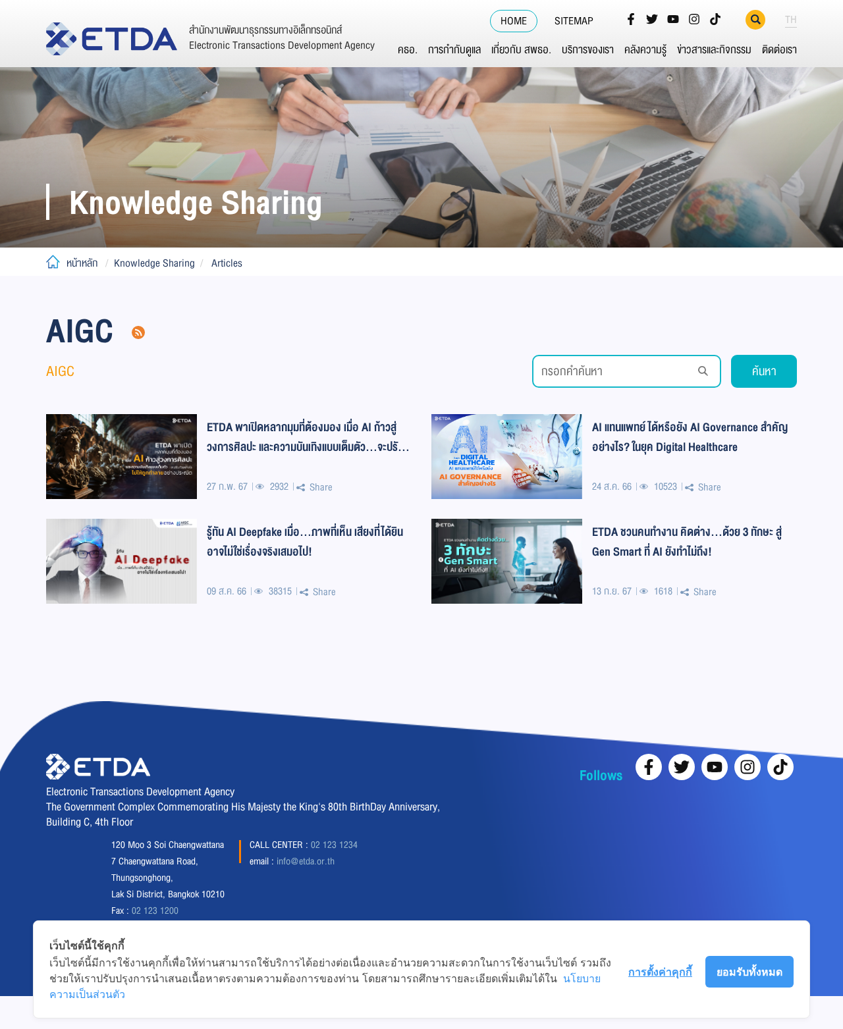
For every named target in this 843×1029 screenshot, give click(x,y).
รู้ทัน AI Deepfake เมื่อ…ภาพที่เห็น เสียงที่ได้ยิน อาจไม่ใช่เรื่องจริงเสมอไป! (305, 542)
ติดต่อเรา (779, 50)
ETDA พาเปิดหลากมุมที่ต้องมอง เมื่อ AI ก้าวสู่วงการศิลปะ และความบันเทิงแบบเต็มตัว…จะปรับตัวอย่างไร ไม (305, 437)
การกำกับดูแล (454, 50)
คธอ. (408, 50)
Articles (226, 263)
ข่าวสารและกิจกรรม (714, 50)
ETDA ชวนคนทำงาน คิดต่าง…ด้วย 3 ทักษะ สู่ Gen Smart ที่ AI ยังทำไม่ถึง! (687, 542)
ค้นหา (764, 371)
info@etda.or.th (306, 861)
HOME (514, 21)
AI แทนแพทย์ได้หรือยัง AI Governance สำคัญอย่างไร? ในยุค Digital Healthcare (690, 437)
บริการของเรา (588, 50)
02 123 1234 (334, 845)
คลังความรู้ (645, 50)
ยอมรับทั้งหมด (749, 971)
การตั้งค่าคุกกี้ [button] (660, 971)
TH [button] (791, 20)
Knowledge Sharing (154, 263)
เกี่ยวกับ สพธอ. (521, 50)
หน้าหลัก (82, 263)
